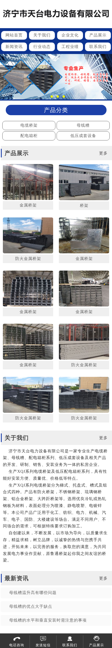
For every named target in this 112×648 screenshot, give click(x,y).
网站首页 (14, 35)
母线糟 (83, 125)
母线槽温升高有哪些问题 (33, 593)
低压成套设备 (83, 136)
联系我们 (98, 47)
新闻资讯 (14, 47)
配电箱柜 (29, 136)
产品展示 (98, 35)
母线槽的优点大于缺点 (30, 606)
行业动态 (42, 47)
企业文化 (70, 35)
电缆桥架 (29, 125)
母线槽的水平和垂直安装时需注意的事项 (48, 620)
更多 (103, 153)
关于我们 (42, 35)
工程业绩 (70, 47)
